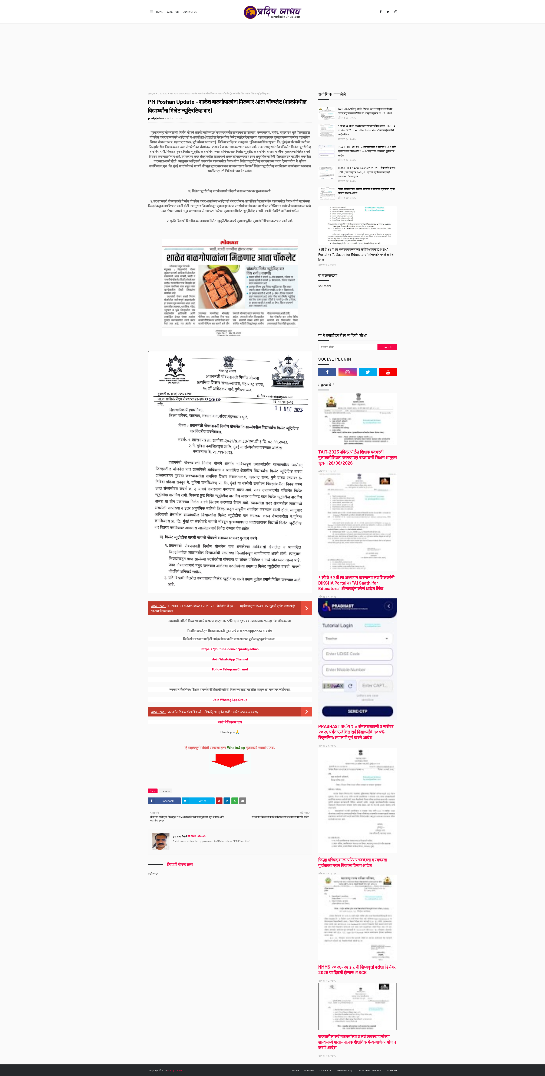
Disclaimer (391, 1070)
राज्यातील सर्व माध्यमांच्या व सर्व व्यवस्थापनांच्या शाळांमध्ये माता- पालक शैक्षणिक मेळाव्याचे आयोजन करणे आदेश (357, 1042)
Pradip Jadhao (175, 1070)
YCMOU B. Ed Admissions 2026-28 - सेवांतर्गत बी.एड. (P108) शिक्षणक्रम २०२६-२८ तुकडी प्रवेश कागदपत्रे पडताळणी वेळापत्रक (367, 172)
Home (159, 11)
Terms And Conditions (369, 1070)
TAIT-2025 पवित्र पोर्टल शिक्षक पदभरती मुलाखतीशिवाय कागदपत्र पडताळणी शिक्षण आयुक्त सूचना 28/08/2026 (365, 111)
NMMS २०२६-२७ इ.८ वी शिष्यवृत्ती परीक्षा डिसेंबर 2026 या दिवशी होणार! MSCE (357, 969)
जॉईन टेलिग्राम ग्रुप (230, 722)
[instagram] (395, 11)
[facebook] (380, 11)
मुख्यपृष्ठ (151, 93)
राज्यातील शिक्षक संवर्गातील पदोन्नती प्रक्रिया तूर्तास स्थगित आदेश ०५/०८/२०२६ (213, 712)
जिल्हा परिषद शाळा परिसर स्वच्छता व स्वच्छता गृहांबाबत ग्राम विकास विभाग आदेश (366, 191)
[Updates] (357, 225)
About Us (173, 11)
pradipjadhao (156, 118)
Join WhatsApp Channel (230, 659)
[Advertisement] (272, 55)
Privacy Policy (344, 1070)
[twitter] (388, 11)
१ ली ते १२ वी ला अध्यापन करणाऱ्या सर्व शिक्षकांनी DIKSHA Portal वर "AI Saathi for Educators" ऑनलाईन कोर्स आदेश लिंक (366, 130)
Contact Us (190, 11)
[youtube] (388, 372)
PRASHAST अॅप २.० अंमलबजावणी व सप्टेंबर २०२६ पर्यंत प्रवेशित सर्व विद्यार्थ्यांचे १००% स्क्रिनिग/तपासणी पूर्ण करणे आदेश (367, 151)
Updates (162, 93)
